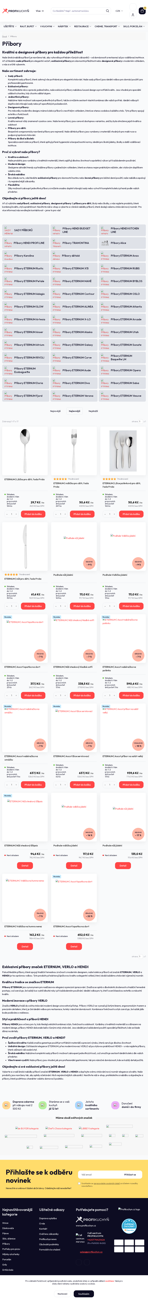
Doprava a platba (48, 1218)
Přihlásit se (130, 1174)
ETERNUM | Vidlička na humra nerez (23, 926)
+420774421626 (96, 1239)
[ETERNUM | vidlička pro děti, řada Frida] (74, 451)
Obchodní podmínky (49, 1244)
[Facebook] (79, 1262)
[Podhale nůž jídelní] (74, 546)
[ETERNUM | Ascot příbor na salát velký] (123, 728)
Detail (25, 865)
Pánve (5, 1233)
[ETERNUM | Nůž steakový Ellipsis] (25, 817)
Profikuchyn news (48, 1239)
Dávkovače (8, 1228)
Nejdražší (93, 411)
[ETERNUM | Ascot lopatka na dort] (25, 638)
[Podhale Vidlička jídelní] (123, 546)
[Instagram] (87, 1262)
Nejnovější (55, 411)
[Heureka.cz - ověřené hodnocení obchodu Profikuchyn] (129, 1226)
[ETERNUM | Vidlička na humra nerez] (25, 898)
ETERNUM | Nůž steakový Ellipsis (21, 845)
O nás (42, 1223)
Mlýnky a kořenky (10, 1254)
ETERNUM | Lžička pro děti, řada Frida (24, 479)
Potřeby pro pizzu (11, 1249)
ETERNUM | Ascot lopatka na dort (22, 666)
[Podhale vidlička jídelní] (74, 817)
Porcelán (6, 1259)
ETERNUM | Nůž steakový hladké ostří (72, 666)
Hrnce (5, 1222)
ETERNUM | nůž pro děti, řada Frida (22, 578)
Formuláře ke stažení (49, 1249)
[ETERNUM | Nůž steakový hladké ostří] (74, 638)
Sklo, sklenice (8, 1238)
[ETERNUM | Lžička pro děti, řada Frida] (25, 451)
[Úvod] (15, 10)
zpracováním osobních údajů (107, 1183)
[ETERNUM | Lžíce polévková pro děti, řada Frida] (123, 451)
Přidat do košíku (33, 514)
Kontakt (43, 1228)
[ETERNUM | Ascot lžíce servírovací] (74, 728)
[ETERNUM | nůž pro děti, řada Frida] (25, 546)
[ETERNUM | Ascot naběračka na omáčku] (25, 728)
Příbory (6, 1243)
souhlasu (109, 1281)
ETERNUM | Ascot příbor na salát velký (123, 756)
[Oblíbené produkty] (133, 6)
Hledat (107, 11)
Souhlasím (83, 1293)
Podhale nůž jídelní (63, 574)
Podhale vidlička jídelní (65, 845)
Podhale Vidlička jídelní (115, 574)
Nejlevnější (74, 411)
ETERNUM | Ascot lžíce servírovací (71, 756)
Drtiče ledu (7, 1269)
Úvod (4, 36)
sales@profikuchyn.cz (91, 1252)
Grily (4, 1264)
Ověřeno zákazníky (49, 1233)
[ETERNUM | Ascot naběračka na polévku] (123, 638)
